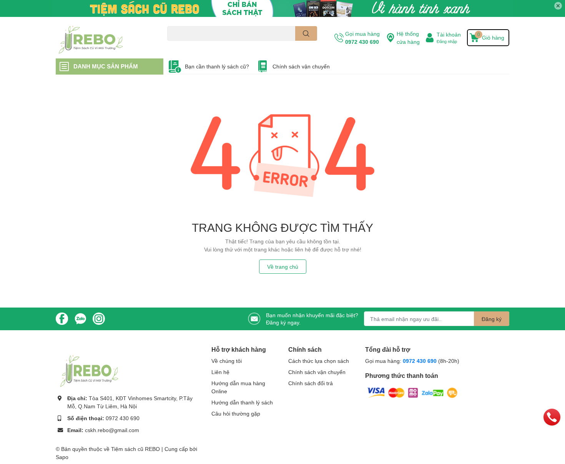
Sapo (62, 457)
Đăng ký (492, 319)
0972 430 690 (362, 41)
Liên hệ (220, 372)
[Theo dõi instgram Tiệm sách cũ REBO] (99, 318)
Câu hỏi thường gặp (235, 413)
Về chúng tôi (226, 361)
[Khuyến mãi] (282, 8)
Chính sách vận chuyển (301, 66)
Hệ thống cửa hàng (408, 37)
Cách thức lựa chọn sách (318, 361)
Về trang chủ (282, 266)
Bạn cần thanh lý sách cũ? (217, 66)
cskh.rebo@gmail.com (112, 430)
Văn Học (216, 45)
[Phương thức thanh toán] (412, 392)
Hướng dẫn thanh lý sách (242, 402)
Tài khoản (449, 34)
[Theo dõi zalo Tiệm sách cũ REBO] (80, 318)
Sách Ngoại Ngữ (184, 45)
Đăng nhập (447, 41)
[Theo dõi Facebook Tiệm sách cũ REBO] (62, 318)
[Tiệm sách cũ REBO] (103, 38)
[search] (306, 33)
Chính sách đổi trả (310, 383)
